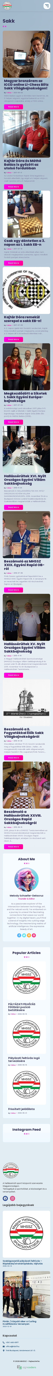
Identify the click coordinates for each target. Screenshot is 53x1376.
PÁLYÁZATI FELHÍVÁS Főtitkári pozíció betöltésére (21, 1007)
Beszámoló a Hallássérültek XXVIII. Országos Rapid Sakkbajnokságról (23, 817)
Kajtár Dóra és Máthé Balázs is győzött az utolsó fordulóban (22, 164)
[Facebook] (5, 1198)
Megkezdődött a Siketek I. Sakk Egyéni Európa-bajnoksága (25, 397)
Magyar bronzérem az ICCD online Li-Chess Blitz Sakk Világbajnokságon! (26, 84)
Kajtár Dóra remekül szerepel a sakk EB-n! (23, 319)
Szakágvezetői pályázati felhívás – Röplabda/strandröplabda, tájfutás (23, 1262)
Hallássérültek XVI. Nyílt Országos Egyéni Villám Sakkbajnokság (25, 479)
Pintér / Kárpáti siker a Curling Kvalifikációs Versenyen (19, 1322)
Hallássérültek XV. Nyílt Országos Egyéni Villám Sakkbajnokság (24, 647)
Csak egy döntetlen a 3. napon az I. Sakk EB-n (24, 242)
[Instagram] (12, 1198)
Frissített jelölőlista (21, 1109)
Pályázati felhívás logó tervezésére (24, 1059)
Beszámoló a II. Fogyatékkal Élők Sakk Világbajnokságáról (24, 733)
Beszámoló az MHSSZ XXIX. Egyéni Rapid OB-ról (24, 565)
